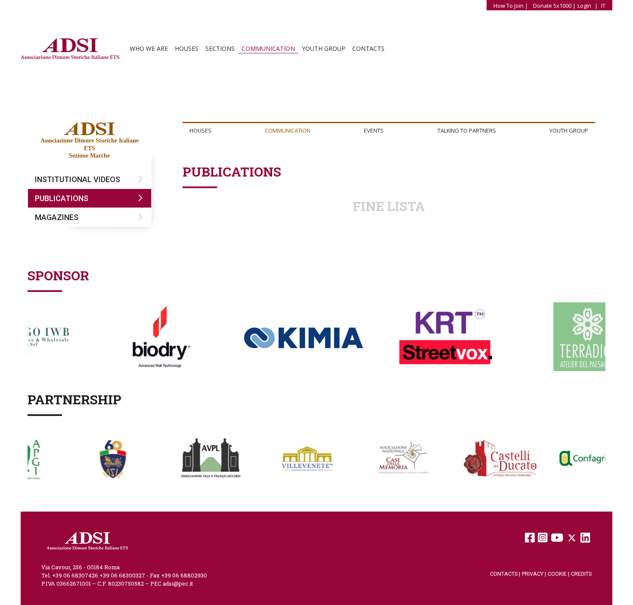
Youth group (323, 48)
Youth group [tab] (568, 130)
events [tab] (374, 130)
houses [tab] (200, 130)
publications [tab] (61, 198)
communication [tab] (287, 130)
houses (187, 48)
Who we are (149, 48)
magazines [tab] (56, 217)
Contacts (368, 48)
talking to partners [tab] (467, 130)
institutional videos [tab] (77, 179)
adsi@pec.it (178, 583)
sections (220, 48)
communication (268, 48)
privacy (534, 574)
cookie (558, 574)
